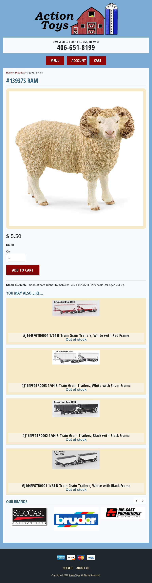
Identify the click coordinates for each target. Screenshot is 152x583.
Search (67, 568)
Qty (8, 251)
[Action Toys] (76, 32)
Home (9, 73)
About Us (82, 568)
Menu (55, 60)
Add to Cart (22, 270)
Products (20, 73)
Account (78, 60)
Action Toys (74, 575)
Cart (98, 60)
